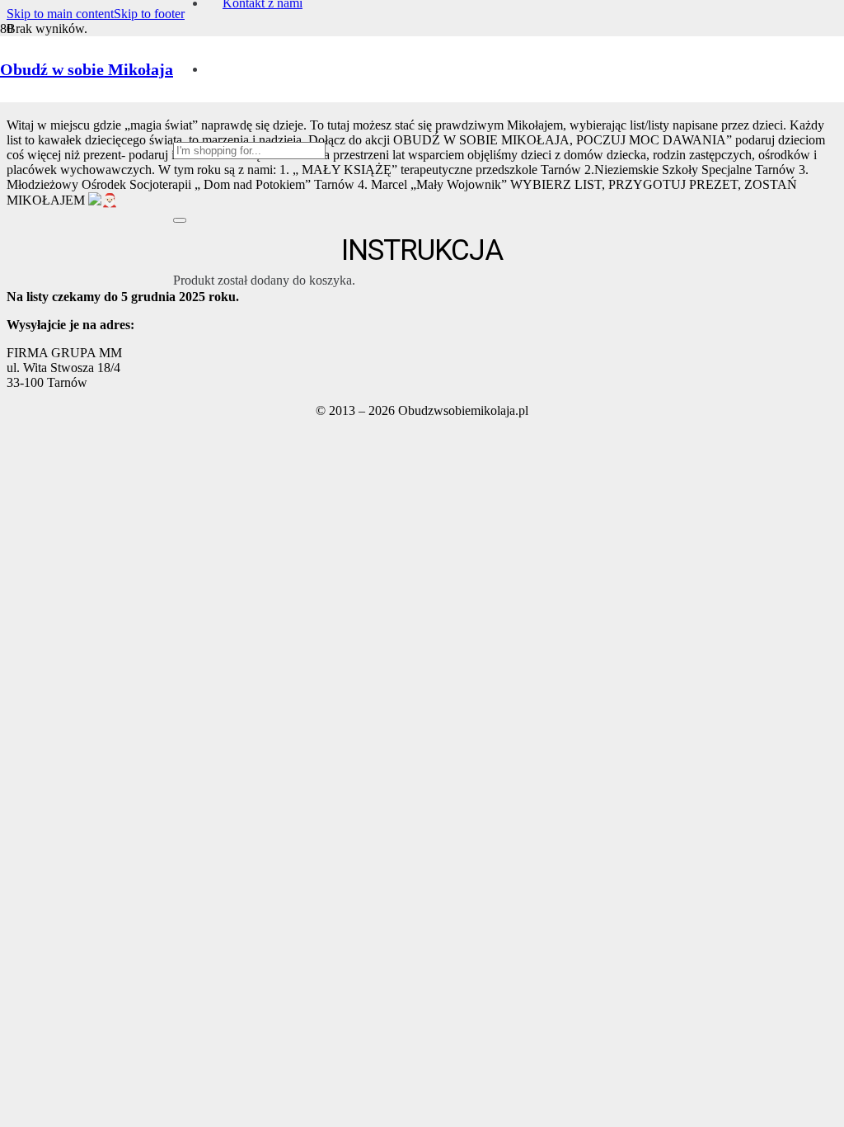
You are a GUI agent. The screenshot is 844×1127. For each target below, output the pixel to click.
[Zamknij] (179, 220)
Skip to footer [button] (149, 14)
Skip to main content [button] (60, 14)
